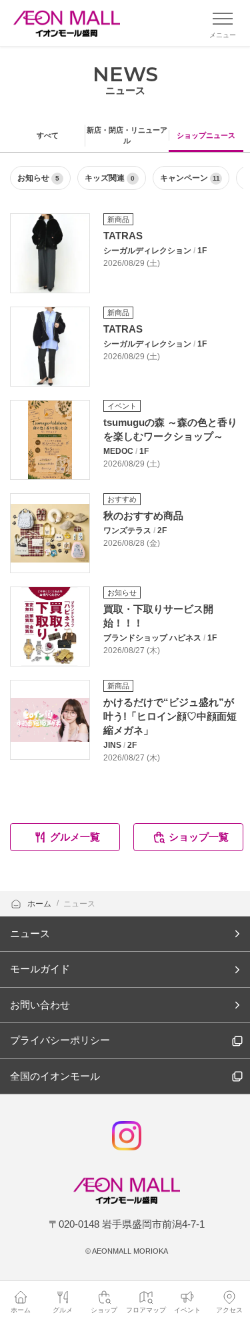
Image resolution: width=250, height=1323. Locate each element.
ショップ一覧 (199, 836)
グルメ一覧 (75, 836)
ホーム (40, 903)
